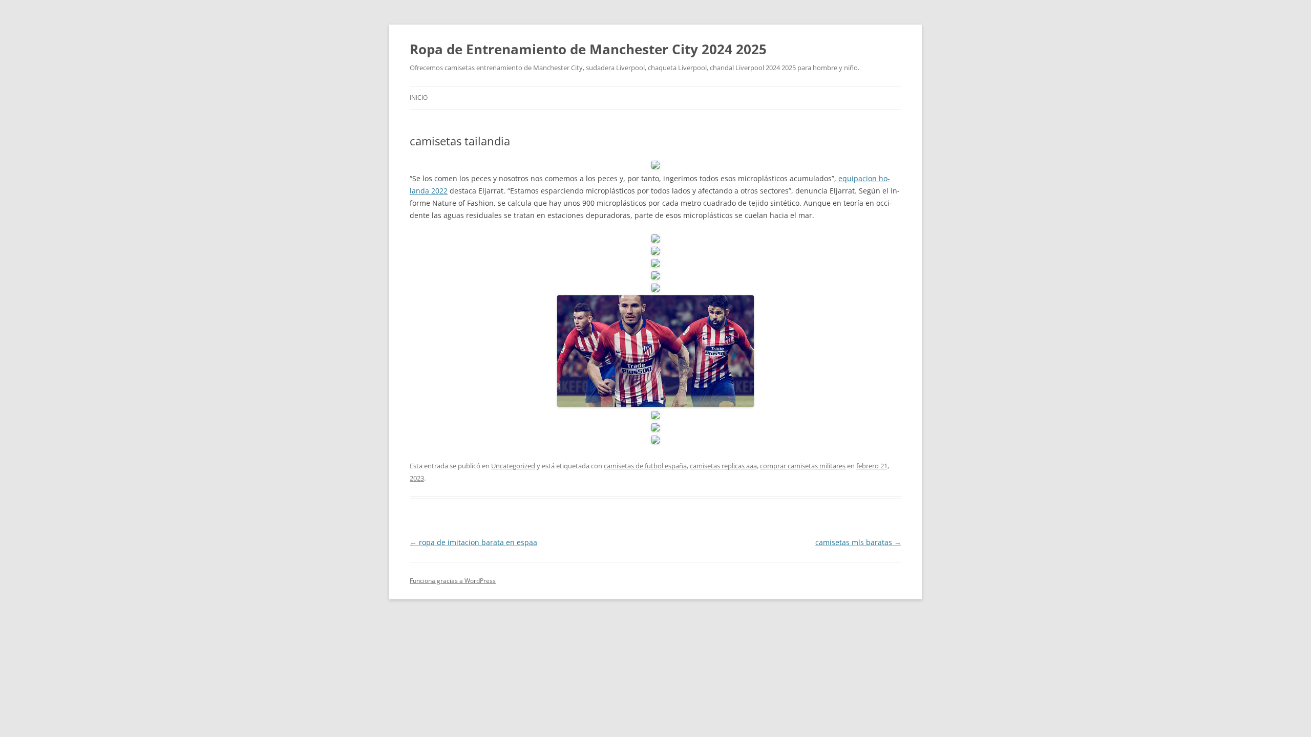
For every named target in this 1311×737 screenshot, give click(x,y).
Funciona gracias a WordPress (453, 580)
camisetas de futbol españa (645, 465)
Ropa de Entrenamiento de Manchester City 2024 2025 (588, 49)
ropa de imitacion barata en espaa (473, 542)
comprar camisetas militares (802, 465)
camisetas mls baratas (858, 542)
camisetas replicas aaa (723, 465)
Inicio (419, 97)
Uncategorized (513, 465)
